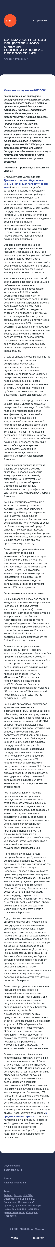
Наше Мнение (10, 20)
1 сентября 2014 (13, 1169)
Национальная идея (15, 1209)
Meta (14, 1237)
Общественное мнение (17, 1198)
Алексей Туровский (16, 58)
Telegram (38, 1237)
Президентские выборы (28, 1205)
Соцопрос (32, 1212)
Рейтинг (8, 1195)
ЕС (32, 1198)
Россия (18, 1195)
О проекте (40, 20)
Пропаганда (10, 1202)
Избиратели (10, 1215)
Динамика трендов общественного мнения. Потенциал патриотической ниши (26, 184)
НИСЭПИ (28, 1195)
